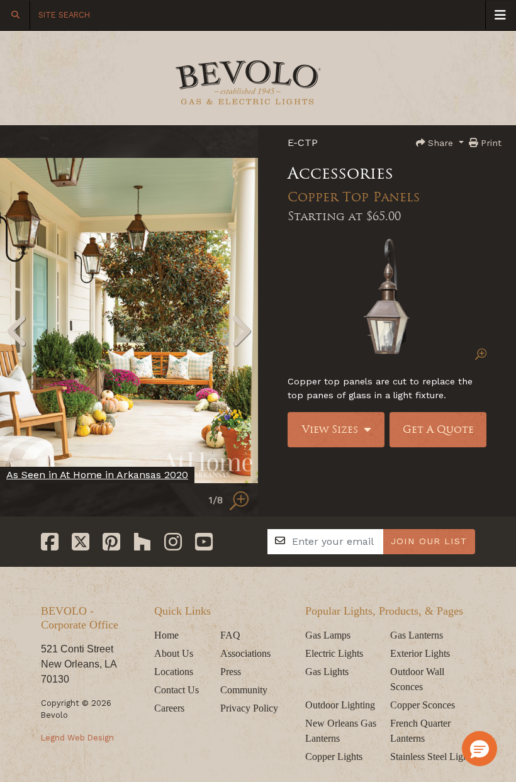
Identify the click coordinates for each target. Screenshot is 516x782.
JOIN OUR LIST (429, 541)
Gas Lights (327, 671)
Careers (169, 708)
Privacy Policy (249, 708)
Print (490, 143)
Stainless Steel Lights (432, 756)
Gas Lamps (328, 635)
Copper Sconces (422, 705)
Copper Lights (333, 756)
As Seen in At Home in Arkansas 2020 (97, 475)
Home (166, 635)
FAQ (230, 635)
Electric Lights (334, 653)
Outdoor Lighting (340, 705)
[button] (479, 748)
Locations (173, 671)
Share (440, 143)
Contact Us (176, 689)
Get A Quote (438, 429)
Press (230, 671)
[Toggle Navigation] (500, 15)
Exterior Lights (420, 653)
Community (243, 689)
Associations (245, 653)
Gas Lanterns (416, 635)
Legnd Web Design (77, 737)
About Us (173, 653)
